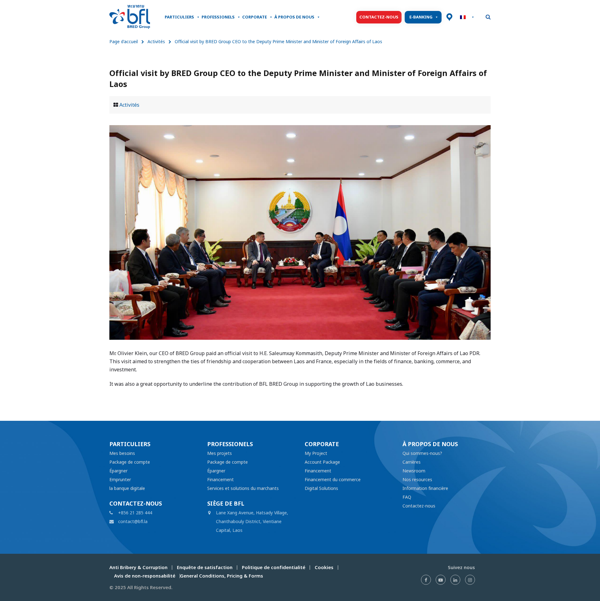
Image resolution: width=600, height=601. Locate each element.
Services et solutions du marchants (243, 488)
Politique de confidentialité (273, 567)
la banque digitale (127, 488)
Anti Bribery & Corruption (138, 567)
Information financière (425, 488)
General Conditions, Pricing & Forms (221, 576)
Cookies (324, 567)
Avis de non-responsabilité (144, 576)
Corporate (254, 17)
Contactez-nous (378, 17)
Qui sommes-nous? (422, 453)
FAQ (406, 497)
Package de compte (129, 462)
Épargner (118, 470)
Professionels (218, 17)
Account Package (322, 462)
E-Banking (420, 17)
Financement (220, 479)
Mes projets (219, 453)
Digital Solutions (321, 488)
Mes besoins (122, 453)
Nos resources (417, 479)
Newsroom (413, 470)
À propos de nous (294, 17)
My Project (316, 453)
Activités (156, 41)
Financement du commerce (333, 479)
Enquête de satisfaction (204, 567)
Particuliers (179, 17)
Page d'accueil (123, 41)
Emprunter (120, 479)
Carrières (411, 462)
